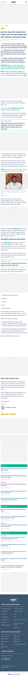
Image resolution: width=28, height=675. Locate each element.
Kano (25, 75)
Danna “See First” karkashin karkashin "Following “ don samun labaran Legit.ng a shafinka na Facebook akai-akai (13, 66)
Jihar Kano (13, 414)
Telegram (5, 171)
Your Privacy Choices (15, 674)
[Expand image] (26, 175)
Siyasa (6, 25)
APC (8, 201)
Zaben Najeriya (5, 414)
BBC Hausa (15, 108)
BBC (20, 71)
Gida (2, 25)
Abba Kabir (17, 228)
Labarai (2, 479)
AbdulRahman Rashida (18, 39)
